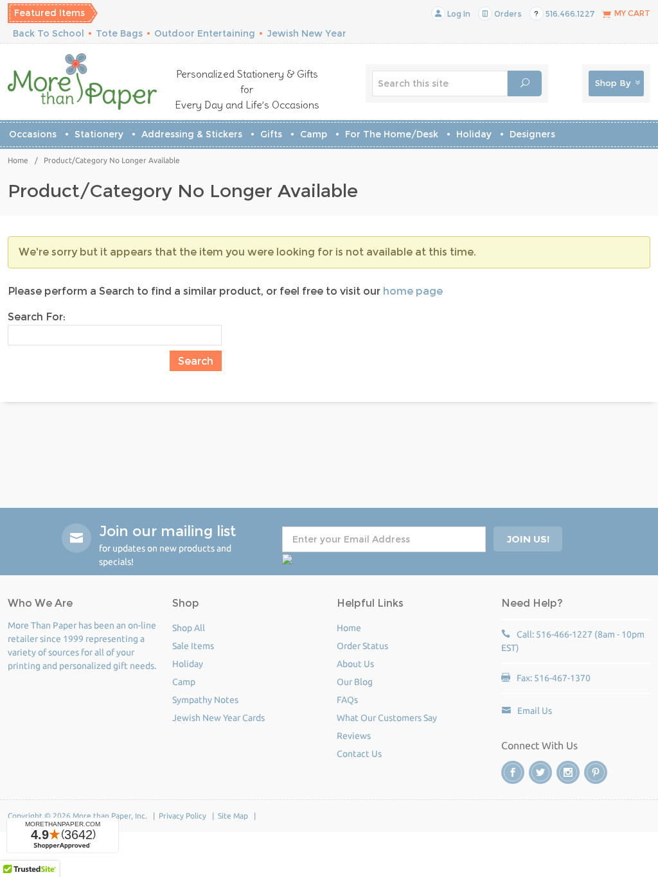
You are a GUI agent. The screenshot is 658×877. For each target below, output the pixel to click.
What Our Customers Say (387, 718)
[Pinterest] (595, 772)
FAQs (347, 700)
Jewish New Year (306, 33)
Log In (457, 14)
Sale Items (193, 646)
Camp (313, 134)
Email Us (534, 711)
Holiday (474, 134)
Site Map (233, 816)
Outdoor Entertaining (204, 33)
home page (413, 291)
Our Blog (355, 682)
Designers (532, 134)
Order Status (362, 646)
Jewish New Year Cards (218, 718)
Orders (507, 14)
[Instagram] (568, 772)
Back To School (48, 33)
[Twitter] (540, 772)
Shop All (188, 628)
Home (18, 160)
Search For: (37, 317)
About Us (355, 664)
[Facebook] (512, 772)
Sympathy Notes (205, 700)
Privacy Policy (182, 816)
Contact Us (359, 754)
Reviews (354, 736)
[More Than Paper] (82, 81)
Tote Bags (119, 33)
